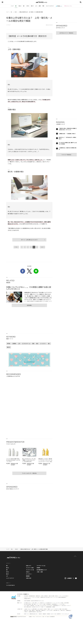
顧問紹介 (33, 610)
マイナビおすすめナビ (10, 585)
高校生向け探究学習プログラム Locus (37, 600)
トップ (12, 5)
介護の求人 (26, 611)
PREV (16, 247)
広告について (28, 565)
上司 (19, 343)
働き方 (16, 12)
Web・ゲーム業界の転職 (32, 609)
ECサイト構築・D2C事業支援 (29, 605)
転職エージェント (51, 609)
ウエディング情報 (42, 604)
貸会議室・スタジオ (50, 613)
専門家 (8, 343)
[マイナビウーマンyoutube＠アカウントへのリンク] (76, 578)
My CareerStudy (43, 605)
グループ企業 (47, 616)
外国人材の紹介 (39, 611)
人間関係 (14, 343)
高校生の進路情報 (27, 600)
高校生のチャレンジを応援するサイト (46, 602)
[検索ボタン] (80, 2)
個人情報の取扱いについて (42, 569)
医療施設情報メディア (57, 605)
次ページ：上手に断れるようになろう (29, 239)
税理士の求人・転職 (27, 610)
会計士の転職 (64, 609)
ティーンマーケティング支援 (58, 602)
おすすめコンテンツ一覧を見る (66, 33)
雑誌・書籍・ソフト (35, 604)
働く (16, 5)
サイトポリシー (29, 574)
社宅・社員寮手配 (57, 613)
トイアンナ (8, 24)
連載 (40, 5)
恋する (28, 5)
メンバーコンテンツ (50, 5)
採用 (43, 616)
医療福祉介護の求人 (27, 598)
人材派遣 (25, 609)
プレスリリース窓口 (30, 567)
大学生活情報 (66, 602)
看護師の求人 (43, 610)
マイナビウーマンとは (41, 565)
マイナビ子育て (62, 604)
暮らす (32, 5)
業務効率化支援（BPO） (34, 613)
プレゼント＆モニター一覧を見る (29, 473)
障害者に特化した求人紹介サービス (46, 597)
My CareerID (50, 605)
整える (20, 5)
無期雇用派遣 (68, 610)
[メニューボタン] (2, 2)
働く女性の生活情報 (27, 604)
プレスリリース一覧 (30, 569)
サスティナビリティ (39, 616)
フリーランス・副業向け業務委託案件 (59, 597)
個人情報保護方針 (52, 616)
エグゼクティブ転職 (58, 609)
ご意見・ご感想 (40, 571)
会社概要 (30, 616)
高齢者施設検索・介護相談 (50, 606)
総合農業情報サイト (55, 604)
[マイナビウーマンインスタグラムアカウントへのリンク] (65, 578)
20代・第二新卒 (40, 609)
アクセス (34, 616)
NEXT (42, 247)
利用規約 (38, 567)
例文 (37, 343)
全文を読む (29, 305)
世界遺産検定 (48, 604)
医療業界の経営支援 (32, 611)
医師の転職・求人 (57, 610)
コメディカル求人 (50, 610)
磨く (24, 5)
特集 (43, 5)
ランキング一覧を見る (66, 154)
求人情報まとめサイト (28, 602)
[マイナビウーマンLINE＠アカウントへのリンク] (69, 578)
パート (30, 597)
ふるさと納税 (37, 605)
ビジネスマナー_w (26, 343)
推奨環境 (27, 576)
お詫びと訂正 (28, 578)
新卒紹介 (45, 609)
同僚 (33, 343)
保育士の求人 (63, 610)
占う (36, 5)
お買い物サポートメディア (66, 605)
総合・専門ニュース (36, 602)
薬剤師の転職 (38, 610)
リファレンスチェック (65, 613)
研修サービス (26, 613)
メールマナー (43, 343)
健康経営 (44, 613)
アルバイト (26, 597)
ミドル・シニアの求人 (36, 597)
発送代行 (40, 613)
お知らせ (27, 571)
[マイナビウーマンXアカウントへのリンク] (73, 578)
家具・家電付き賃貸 (27, 606)
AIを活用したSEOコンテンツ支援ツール (38, 606)
